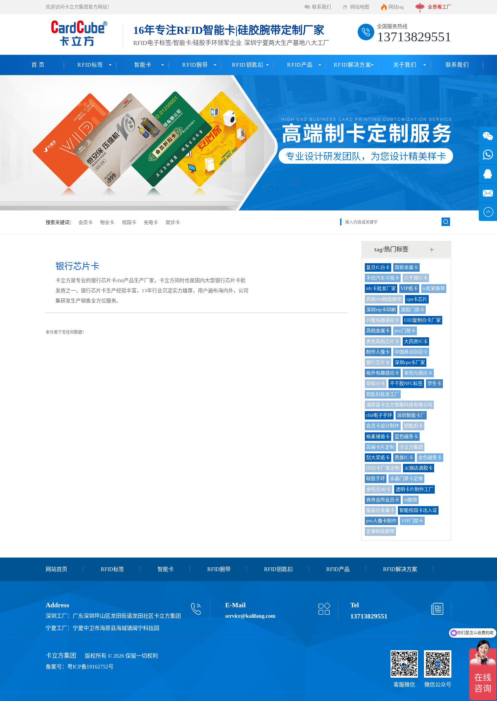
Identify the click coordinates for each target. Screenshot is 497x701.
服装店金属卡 (380, 510)
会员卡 (85, 222)
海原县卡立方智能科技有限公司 (399, 404)
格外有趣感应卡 (382, 373)
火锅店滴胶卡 (418, 468)
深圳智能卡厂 (411, 415)
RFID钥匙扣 (247, 65)
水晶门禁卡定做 (406, 478)
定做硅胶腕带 (380, 531)
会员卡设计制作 (382, 425)
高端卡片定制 (380, 447)
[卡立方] (78, 34)
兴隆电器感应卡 (382, 320)
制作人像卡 (378, 352)
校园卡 (129, 222)
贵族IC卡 (404, 457)
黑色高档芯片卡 (382, 341)
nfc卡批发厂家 (381, 288)
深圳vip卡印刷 (381, 309)
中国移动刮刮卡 (411, 352)
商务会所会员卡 (382, 499)
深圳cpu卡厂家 (410, 362)
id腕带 (410, 499)
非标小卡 (375, 383)
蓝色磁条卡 (406, 436)
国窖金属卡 (406, 267)
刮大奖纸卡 (378, 457)
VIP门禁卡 (412, 520)
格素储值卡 (378, 436)
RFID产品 (300, 65)
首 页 (38, 65)
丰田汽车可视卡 (382, 277)
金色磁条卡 (430, 457)
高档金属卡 (378, 330)
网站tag (396, 6)
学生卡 (434, 383)
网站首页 (56, 569)
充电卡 (151, 222)
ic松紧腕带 (434, 288)
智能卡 (143, 65)
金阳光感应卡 (418, 373)
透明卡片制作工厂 (414, 489)
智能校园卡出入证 (418, 510)
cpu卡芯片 (416, 299)
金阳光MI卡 (378, 489)
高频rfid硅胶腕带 (384, 299)
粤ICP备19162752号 (90, 667)
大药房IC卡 (416, 341)
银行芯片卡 (378, 362)
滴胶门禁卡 (412, 309)
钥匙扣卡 (413, 425)
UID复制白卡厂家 (422, 320)
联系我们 (321, 6)
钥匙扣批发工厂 (382, 394)
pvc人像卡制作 (381, 520)
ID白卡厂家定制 (383, 468)
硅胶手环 (375, 478)
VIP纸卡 (409, 288)
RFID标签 (90, 65)
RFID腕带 (195, 65)
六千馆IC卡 (416, 277)
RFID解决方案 (352, 65)
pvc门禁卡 (405, 330)
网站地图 (359, 6)
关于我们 (405, 65)
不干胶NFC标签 (406, 383)
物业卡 (107, 222)
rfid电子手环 (379, 415)
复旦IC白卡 (378, 267)
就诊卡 (173, 222)
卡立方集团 (411, 447)
